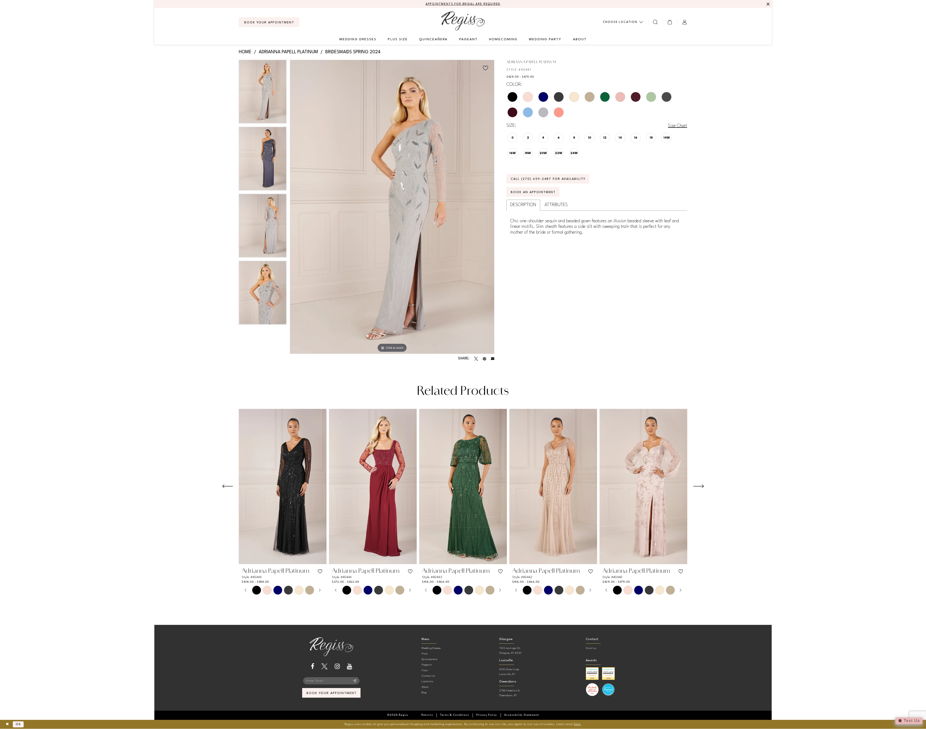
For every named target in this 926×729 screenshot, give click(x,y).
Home (245, 52)
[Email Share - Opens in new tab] (492, 358)
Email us (591, 648)
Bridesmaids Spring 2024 (353, 52)
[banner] (463, 20)
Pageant (427, 665)
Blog (424, 692)
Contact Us (428, 676)
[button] (670, 22)
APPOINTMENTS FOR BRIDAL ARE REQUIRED (463, 4)
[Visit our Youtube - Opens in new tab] (349, 666)
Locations (427, 681)
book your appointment (331, 693)
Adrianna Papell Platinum (288, 52)
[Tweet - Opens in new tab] (476, 359)
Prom (425, 654)
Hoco (425, 670)
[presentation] (283, 486)
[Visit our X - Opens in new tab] (324, 666)
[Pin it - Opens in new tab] (484, 359)
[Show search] (655, 22)
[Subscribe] (355, 680)
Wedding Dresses (431, 648)
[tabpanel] (262, 93)
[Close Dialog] (7, 724)
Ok (18, 724)
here (577, 724)
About (425, 687)
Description (523, 205)
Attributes (556, 205)
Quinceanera (429, 659)
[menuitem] (269, 22)
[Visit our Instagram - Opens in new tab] (337, 666)
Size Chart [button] (677, 126)
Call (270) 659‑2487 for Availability (548, 179)
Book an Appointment (533, 192)
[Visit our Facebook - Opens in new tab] (312, 666)
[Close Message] (767, 4)
